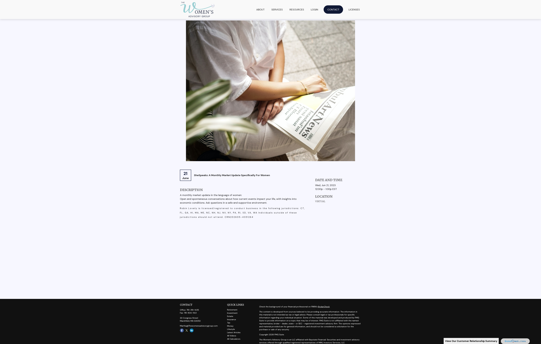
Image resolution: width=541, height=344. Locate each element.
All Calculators (233, 339)
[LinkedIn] (192, 330)
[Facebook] (182, 330)
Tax (228, 322)
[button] (277, 9)
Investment (232, 313)
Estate (230, 316)
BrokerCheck (324, 306)
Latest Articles (233, 332)
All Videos (231, 335)
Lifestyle (231, 329)
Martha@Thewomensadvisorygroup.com (199, 326)
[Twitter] (187, 330)
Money (230, 326)
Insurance (231, 319)
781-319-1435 (193, 310)
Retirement (232, 309)
